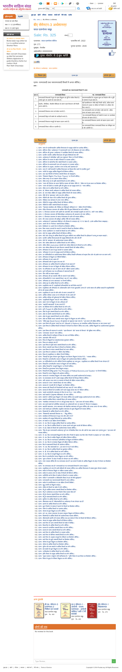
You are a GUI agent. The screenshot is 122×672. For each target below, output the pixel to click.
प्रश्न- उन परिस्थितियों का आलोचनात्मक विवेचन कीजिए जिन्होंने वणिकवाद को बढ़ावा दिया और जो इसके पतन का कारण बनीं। (74, 254)
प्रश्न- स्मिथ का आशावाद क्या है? (48, 342)
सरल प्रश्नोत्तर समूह (43, 29)
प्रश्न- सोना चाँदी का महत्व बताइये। (49, 273)
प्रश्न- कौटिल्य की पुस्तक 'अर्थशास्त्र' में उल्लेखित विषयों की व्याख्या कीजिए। (61, 152)
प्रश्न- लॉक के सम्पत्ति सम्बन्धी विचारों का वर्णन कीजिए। (54, 314)
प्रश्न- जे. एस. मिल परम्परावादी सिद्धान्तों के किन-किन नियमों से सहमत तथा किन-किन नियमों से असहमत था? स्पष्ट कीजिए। (74, 435)
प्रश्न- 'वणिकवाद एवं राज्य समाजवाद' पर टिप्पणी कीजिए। (55, 280)
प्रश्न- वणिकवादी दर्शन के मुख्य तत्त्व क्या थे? (51, 261)
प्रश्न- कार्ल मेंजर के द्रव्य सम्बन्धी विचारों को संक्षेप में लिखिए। (56, 523)
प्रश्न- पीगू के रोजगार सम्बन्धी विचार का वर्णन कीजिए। (54, 494)
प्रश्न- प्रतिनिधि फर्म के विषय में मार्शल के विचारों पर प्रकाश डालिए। (58, 475)
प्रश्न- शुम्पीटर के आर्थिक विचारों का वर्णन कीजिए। (53, 499)
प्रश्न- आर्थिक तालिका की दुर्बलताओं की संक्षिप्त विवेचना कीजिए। (57, 297)
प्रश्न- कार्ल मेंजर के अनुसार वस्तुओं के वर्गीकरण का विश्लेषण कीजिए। (58, 537)
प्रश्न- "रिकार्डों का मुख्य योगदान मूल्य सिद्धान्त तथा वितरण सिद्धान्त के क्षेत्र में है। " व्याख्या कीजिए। (67, 356)
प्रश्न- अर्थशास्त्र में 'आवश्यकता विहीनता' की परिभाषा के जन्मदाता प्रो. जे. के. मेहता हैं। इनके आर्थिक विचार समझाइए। (73, 221)
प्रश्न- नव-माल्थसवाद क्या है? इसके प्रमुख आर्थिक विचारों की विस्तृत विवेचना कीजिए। (63, 378)
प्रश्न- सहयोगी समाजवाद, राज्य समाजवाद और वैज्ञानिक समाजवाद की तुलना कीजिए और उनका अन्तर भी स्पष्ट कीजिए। (73, 406)
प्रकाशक (100, 3)
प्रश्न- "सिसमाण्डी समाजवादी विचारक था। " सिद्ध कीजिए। (55, 413)
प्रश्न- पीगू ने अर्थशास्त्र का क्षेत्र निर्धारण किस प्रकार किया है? (57, 492)
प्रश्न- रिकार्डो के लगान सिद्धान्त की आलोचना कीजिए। (54, 373)
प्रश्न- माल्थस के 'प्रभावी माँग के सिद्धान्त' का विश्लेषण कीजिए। (56, 385)
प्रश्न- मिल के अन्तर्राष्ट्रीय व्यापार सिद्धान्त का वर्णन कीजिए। (56, 456)
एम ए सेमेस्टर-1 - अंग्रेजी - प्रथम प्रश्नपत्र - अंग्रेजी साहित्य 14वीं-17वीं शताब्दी (78, 609)
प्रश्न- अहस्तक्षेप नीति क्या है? (47, 337)
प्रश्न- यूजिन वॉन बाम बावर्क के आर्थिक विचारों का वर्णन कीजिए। (57, 546)
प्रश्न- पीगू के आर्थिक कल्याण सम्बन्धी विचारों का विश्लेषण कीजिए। (57, 489)
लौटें (37, 62)
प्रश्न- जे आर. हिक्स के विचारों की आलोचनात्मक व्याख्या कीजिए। (57, 428)
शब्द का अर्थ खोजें (96, 8)
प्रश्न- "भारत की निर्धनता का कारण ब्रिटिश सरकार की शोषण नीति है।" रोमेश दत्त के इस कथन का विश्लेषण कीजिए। (72, 183)
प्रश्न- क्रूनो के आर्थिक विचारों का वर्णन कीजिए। (52, 504)
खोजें (39, 15)
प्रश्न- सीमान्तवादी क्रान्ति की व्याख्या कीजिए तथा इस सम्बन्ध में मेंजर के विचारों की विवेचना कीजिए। (67, 518)
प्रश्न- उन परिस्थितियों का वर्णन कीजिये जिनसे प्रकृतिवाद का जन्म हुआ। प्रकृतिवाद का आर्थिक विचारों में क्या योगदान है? (73, 361)
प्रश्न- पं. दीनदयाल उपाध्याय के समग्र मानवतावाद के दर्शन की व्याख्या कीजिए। (61, 216)
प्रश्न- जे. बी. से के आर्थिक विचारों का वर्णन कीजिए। (53, 451)
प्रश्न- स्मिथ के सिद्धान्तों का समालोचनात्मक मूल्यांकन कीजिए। (56, 340)
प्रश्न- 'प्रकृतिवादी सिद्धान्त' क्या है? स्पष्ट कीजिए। (53, 299)
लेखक (91, 3)
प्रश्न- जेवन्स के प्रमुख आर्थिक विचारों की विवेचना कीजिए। (55, 520)
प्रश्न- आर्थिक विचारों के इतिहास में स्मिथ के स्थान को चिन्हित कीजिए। (59, 335)
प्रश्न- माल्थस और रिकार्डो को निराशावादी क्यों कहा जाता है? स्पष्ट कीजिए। (60, 387)
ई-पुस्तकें (20, 16)
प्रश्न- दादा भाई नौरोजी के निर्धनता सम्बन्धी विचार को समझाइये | (57, 174)
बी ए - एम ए (37, 19)
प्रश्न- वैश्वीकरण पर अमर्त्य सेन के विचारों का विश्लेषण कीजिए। (57, 226)
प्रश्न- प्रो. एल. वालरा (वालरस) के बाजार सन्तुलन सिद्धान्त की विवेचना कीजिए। (61, 513)
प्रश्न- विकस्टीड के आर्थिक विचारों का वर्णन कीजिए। (53, 525)
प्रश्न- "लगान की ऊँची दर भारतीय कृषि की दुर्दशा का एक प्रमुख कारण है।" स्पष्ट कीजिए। (64, 185)
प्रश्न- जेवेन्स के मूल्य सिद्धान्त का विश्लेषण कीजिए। (53, 541)
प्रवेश (70, 15)
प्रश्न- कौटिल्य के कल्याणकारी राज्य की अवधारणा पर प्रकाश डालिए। (58, 164)
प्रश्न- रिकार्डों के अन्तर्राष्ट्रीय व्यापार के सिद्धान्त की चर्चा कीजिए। (57, 363)
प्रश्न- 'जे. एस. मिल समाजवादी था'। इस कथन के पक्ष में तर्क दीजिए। (58, 447)
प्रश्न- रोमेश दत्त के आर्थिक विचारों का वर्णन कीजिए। (53, 188)
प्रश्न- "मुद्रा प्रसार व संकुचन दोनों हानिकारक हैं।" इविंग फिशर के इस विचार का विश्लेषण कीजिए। (67, 556)
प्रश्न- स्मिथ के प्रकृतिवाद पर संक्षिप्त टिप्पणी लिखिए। (54, 354)
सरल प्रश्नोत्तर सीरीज (49, 41)
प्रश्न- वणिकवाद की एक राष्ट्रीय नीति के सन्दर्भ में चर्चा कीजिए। (57, 276)
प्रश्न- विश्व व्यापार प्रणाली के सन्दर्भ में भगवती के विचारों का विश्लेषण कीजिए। (61, 228)
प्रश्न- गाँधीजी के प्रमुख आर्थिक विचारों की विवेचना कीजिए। (56, 202)
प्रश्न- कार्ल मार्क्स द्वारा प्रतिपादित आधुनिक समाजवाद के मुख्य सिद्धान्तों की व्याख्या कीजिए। (65, 409)
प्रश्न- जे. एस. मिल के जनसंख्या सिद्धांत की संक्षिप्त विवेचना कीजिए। (58, 442)
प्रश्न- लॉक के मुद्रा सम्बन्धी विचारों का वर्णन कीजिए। (54, 316)
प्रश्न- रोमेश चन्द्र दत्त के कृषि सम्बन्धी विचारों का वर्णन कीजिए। (57, 181)
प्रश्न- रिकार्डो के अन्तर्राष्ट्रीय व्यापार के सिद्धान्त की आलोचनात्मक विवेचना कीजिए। (62, 359)
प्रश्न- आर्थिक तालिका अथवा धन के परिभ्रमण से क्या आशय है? (57, 295)
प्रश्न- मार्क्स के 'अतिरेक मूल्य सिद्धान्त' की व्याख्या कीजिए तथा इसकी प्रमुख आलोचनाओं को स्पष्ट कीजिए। (69, 397)
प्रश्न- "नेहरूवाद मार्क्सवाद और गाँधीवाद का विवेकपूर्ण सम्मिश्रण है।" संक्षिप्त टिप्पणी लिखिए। (65, 207)
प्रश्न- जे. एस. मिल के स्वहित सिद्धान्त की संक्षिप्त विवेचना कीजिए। (57, 437)
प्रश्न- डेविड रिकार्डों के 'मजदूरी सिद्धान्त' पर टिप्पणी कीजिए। (56, 366)
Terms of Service (46, 667)
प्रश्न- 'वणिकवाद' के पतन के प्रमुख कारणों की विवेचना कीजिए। (57, 252)
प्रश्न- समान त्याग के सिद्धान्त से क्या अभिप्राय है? (53, 302)
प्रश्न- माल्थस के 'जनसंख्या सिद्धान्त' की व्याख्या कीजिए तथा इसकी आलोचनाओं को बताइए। (65, 375)
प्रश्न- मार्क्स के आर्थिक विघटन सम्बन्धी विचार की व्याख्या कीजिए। (57, 399)
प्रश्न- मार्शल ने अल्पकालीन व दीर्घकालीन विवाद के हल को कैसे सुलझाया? (59, 477)
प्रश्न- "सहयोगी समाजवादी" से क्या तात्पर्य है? (51, 304)
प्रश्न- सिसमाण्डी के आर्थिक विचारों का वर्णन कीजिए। (53, 411)
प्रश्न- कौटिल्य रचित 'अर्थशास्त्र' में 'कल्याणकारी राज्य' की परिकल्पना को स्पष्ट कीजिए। (64, 150)
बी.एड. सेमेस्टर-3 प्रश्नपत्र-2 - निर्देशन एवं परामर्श (51, 606)
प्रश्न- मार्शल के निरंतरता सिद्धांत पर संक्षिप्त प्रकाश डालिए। (56, 470)
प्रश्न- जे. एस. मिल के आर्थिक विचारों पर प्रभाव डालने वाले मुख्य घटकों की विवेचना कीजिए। (65, 425)
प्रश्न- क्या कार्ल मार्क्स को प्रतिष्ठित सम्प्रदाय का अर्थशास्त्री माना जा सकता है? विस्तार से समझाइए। (68, 404)
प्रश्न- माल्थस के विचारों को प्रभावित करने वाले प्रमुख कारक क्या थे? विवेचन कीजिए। (63, 390)
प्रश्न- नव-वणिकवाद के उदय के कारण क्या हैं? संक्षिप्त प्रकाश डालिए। (59, 269)
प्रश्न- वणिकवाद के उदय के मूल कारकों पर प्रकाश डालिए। (55, 250)
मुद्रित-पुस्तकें (9, 16)
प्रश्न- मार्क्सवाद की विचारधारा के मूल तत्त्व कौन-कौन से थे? (55, 416)
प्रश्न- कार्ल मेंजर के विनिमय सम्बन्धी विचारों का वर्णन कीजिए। (56, 534)
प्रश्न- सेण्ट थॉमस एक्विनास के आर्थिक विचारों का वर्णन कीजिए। (57, 242)
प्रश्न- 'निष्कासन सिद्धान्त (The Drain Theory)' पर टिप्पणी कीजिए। (59, 176)
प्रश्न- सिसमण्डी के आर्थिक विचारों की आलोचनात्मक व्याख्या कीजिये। (58, 515)
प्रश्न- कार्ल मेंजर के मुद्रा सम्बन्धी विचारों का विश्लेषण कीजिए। (56, 539)
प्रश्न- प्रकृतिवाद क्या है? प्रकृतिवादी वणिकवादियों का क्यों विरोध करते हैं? (60, 285)
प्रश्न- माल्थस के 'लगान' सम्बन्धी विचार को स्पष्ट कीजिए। (55, 382)
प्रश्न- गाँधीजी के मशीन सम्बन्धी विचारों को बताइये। (53, 204)
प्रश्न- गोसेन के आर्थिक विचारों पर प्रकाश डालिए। (53, 508)
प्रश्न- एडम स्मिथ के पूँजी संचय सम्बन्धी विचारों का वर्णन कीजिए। (57, 344)
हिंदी (114, 3)
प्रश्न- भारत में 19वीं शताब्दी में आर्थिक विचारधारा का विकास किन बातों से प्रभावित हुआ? (64, 169)
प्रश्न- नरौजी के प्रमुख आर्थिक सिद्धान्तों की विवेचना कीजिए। (56, 171)
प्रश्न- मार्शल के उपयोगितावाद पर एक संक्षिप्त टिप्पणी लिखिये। (56, 482)
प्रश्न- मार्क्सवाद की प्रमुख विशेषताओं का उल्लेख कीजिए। (55, 418)
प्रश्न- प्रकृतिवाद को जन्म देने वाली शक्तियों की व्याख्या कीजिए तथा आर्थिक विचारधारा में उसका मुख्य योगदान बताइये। (72, 468)
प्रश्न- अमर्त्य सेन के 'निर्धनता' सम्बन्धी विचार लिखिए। (54, 223)
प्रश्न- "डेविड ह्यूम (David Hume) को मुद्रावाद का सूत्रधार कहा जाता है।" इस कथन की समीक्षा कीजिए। (69, 321)
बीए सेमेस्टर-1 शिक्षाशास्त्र (103, 605)
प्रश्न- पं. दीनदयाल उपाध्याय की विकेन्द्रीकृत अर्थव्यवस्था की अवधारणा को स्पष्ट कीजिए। (64, 214)
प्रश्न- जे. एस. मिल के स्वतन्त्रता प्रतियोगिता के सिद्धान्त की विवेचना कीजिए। (61, 439)
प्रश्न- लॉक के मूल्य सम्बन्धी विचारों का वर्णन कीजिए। (53, 311)
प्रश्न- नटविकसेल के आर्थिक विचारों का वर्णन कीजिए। (54, 551)
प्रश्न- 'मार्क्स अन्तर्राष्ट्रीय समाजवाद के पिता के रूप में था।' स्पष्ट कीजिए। (60, 392)
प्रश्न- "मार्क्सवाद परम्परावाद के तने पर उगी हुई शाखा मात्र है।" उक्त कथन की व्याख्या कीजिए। (66, 401)
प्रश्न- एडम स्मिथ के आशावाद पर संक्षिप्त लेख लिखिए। (54, 352)
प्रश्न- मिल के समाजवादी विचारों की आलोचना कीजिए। (54, 444)
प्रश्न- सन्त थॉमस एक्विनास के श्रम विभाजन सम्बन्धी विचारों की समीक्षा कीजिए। (61, 247)
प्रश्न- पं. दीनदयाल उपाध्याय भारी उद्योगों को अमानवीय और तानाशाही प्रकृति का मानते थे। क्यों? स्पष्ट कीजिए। (71, 212)
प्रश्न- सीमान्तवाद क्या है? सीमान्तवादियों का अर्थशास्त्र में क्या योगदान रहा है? (61, 501)
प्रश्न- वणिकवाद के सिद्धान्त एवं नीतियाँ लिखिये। (52, 257)
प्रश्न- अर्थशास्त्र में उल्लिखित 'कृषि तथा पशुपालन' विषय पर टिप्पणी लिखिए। (61, 157)
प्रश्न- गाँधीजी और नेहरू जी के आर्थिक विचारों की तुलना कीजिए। (57, 197)
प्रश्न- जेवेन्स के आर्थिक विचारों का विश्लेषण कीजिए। (53, 544)
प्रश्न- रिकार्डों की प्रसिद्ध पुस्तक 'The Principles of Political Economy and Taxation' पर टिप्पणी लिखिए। (72, 371)
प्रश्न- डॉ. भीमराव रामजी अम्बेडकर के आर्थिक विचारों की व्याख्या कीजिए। (59, 190)
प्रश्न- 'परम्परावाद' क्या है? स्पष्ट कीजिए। (50, 333)
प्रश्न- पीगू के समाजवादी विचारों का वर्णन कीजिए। (53, 496)
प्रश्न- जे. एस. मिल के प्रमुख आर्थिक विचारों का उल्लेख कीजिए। (57, 423)
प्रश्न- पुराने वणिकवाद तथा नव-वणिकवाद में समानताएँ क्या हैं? (56, 271)
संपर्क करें (57, 15)
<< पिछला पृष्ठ (40, 75)
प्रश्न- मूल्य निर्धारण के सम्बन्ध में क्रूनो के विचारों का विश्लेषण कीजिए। (59, 506)
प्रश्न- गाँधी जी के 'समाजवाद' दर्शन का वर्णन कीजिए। (54, 195)
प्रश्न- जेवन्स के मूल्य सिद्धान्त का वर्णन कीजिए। (52, 511)
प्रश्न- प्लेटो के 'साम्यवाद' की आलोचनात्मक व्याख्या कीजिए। (55, 240)
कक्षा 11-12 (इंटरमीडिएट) (13, 24)
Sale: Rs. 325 (45, 35)
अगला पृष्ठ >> (109, 75)
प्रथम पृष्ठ (75, 75)
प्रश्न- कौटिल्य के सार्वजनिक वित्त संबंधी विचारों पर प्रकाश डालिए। (58, 162)
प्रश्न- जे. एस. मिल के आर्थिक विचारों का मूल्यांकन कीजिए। (55, 449)
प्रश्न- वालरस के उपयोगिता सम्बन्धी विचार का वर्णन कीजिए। (56, 527)
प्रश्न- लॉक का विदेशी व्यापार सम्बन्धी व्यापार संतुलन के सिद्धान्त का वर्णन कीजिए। (62, 318)
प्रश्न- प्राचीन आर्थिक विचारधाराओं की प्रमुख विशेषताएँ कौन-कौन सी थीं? (60, 238)
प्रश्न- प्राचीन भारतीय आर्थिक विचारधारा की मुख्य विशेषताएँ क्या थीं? (58, 155)
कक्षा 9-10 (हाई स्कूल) (12, 28)
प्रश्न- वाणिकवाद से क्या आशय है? (48, 259)
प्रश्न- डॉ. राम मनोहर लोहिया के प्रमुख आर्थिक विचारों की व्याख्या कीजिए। (60, 193)
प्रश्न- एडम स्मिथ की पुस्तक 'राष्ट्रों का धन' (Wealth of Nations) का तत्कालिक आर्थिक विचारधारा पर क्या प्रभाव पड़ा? (74, 323)
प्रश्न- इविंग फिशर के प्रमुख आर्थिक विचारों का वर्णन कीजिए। (56, 553)
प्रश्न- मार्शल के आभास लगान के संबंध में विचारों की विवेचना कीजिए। (58, 473)
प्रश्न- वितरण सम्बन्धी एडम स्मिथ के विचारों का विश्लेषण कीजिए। (57, 347)
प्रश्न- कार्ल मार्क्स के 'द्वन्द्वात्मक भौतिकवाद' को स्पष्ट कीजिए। (56, 394)
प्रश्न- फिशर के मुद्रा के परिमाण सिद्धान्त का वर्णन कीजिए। (55, 558)
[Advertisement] (75, 577)
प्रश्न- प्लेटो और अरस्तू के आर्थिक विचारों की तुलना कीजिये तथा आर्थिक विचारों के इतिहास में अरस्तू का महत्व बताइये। (73, 235)
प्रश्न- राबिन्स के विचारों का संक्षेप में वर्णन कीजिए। (53, 487)
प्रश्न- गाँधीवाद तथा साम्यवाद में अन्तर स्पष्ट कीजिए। (53, 200)
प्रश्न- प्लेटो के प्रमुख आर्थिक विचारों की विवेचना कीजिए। (55, 233)
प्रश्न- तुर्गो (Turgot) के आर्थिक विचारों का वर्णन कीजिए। (55, 309)
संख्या (66, 35)
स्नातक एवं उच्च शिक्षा (11, 21)
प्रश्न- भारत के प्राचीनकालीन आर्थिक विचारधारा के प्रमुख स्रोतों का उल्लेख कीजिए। (63, 147)
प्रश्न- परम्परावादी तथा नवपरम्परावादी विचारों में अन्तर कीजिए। (56, 480)
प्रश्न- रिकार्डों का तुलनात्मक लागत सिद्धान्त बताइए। (53, 368)
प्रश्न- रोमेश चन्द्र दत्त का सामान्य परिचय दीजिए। (53, 178)
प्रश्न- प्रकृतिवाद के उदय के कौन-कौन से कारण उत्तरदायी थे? (56, 292)
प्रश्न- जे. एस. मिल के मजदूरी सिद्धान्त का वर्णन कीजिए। (54, 454)
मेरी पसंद (64, 15)
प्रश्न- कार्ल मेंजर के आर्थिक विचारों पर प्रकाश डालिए (54, 532)
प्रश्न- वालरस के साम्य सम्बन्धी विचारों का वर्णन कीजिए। (54, 530)
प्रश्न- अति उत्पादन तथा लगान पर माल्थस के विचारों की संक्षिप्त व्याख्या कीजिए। (61, 380)
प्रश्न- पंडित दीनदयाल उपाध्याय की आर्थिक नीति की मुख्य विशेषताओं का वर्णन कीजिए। (63, 209)
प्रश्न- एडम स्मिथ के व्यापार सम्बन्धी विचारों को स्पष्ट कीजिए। (56, 349)
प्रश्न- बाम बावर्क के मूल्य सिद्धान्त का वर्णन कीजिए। (53, 549)
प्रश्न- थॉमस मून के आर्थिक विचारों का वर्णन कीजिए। (53, 283)
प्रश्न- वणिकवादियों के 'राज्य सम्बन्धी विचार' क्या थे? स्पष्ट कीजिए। (58, 278)
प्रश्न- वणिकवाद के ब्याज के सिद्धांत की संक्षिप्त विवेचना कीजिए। (57, 266)
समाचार (50, 15)
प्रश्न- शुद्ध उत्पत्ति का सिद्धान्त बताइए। (49, 485)
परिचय (44, 15)
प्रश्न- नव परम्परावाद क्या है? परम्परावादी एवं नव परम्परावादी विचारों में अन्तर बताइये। (63, 466)
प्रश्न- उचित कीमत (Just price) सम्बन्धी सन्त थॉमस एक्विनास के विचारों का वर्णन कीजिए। (65, 245)
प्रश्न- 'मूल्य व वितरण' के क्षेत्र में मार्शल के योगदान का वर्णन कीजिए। (58, 458)
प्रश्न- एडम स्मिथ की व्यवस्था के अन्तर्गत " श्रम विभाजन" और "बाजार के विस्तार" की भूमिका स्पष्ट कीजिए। (69, 330)
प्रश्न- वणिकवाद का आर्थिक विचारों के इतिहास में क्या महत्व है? (56, 264)
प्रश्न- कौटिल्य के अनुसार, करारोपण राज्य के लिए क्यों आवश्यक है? (58, 166)
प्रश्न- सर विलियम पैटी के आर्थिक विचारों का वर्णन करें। (54, 306)
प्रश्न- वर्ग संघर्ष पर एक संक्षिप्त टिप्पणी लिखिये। (52, 420)
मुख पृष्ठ (33, 15)
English (114, 6)
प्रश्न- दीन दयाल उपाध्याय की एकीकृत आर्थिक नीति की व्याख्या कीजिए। (59, 219)
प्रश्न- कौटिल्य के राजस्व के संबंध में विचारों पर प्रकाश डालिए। (57, 159)
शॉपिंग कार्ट (116, 8)
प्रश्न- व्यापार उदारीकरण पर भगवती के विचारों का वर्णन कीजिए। (57, 231)
